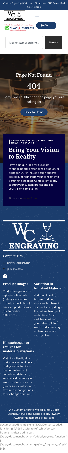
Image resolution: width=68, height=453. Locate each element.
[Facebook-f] (5, 276)
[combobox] (24, 42)
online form (29, 198)
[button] (37, 15)
